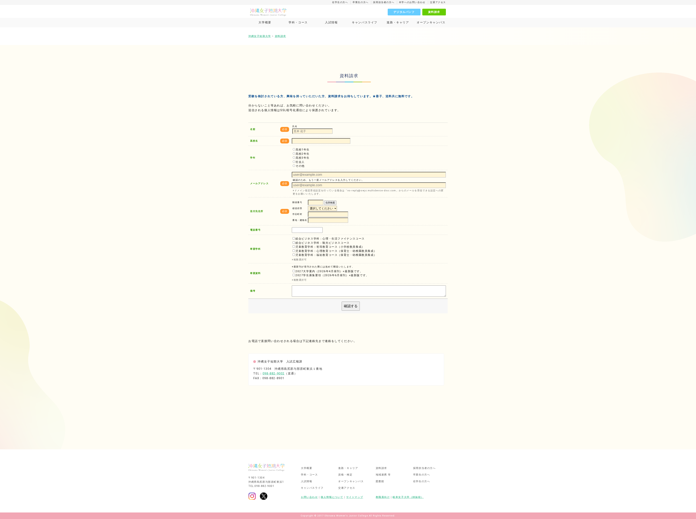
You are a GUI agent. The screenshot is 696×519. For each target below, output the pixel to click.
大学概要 (264, 22)
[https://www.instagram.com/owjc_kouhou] (252, 496)
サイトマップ (354, 497)
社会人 (300, 162)
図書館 (380, 481)
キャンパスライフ (364, 22)
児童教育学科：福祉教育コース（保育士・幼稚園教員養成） (336, 255)
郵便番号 (297, 202)
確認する (351, 306)
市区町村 (297, 214)
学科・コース (298, 22)
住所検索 (330, 202)
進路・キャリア (398, 22)
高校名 (254, 140)
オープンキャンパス (431, 22)
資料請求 (434, 12)
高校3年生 (303, 157)
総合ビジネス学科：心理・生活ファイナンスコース (330, 238)
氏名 (294, 126)
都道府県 (297, 208)
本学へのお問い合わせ (412, 2)
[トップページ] (284, 12)
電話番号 (255, 229)
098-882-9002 (274, 373)
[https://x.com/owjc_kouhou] (263, 496)
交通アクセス (438, 2)
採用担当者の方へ (383, 2)
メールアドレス (259, 183)
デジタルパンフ (404, 12)
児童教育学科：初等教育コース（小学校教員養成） (330, 246)
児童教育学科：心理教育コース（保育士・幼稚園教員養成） (336, 251)
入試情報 (331, 22)
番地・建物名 (299, 220)
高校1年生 (303, 149)
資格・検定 (345, 474)
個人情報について (332, 497)
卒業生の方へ (360, 2)
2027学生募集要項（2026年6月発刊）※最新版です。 (332, 275)
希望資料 (255, 273)
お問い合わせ (309, 497)
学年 (252, 157)
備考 (252, 290)
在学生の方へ (340, 2)
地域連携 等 (383, 474)
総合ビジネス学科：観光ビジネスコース (322, 242)
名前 (252, 129)
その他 (300, 166)
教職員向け (383, 497)
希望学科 (255, 249)
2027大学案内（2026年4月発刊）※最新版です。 (329, 271)
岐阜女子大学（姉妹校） (408, 497)
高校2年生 (303, 153)
